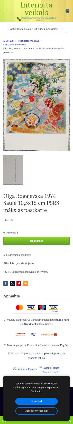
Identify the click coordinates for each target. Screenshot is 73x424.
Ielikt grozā (36, 240)
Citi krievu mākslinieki (14, 44)
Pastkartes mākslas (28, 41)
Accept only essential (36, 411)
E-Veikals (8, 41)
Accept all (36, 401)
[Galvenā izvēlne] (5, 11)
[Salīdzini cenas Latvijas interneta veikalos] (50, 369)
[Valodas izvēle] (67, 11)
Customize (36, 391)
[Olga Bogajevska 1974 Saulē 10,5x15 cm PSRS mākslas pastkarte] (13, 170)
